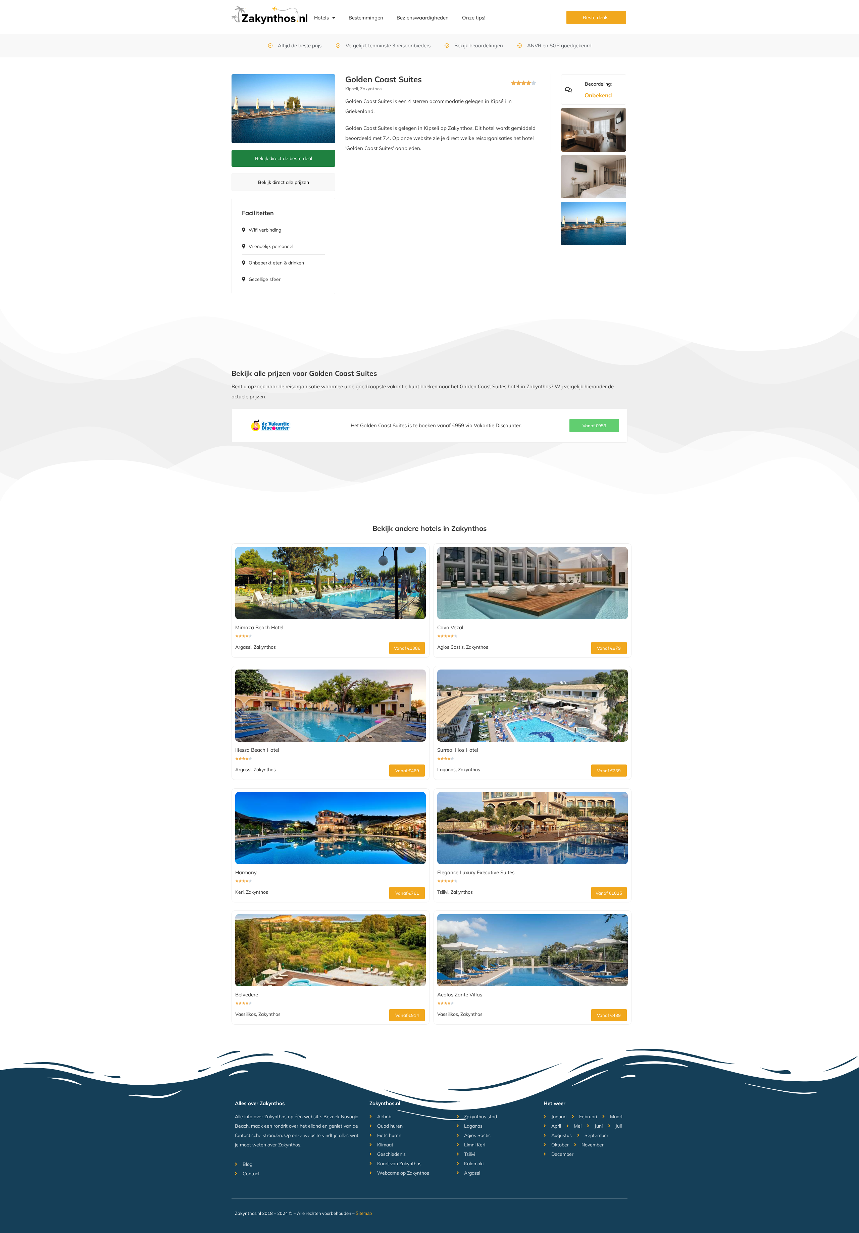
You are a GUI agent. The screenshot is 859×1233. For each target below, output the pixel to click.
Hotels (321, 17)
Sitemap (364, 1213)
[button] (594, 425)
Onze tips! (473, 17)
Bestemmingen (366, 17)
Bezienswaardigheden (423, 17)
